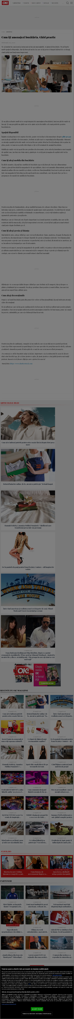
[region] (37, 992)
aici (29, 984)
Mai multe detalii (57, 975)
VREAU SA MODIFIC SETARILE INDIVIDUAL (37, 1014)
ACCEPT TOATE (37, 1009)
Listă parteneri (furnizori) (9, 1004)
